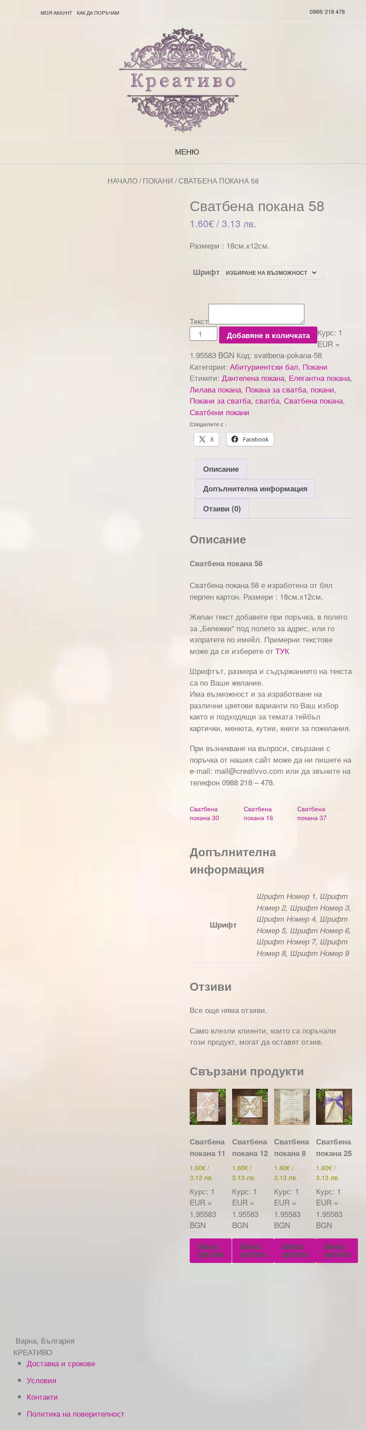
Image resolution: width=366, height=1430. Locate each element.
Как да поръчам (98, 12)
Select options (210, 1250)
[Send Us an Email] (9, 12)
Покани (158, 180)
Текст (199, 321)
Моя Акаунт (56, 12)
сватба (267, 400)
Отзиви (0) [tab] (222, 508)
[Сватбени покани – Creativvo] (183, 80)
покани (322, 389)
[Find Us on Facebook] (30, 12)
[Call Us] (20, 12)
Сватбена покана (313, 400)
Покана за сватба (275, 389)
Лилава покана (215, 389)
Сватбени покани (220, 411)
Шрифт (206, 271)
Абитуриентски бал (264, 366)
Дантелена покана (253, 377)
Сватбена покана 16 (258, 813)
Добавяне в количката (268, 335)
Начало (122, 180)
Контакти (42, 1396)
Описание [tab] (221, 468)
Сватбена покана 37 (312, 813)
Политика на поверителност (76, 1413)
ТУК (282, 650)
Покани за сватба (220, 400)
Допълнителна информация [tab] (255, 488)
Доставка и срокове (61, 1363)
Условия (41, 1379)
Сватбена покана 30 (204, 813)
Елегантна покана (319, 377)
